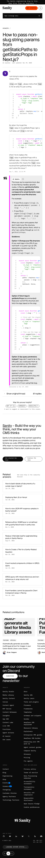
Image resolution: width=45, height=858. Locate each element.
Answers (6, 28)
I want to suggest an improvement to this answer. (22, 409)
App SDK (6, 719)
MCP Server (7, 709)
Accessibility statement (29, 783)
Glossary (27, 754)
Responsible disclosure (28, 799)
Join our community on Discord (19, 668)
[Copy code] (40, 92)
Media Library (8, 695)
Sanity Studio (8, 691)
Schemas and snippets (32, 716)
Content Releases (10, 712)
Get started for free (11, 459)
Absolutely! (33, 406)
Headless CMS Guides (32, 738)
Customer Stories (10, 793)
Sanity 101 (28, 695)
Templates (28, 712)
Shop (4, 779)
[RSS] (35, 836)
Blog (4, 772)
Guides (26, 719)
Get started (31, 8)
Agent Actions (8, 733)
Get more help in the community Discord (28, 475)
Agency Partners (9, 796)
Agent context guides (32, 747)
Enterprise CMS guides (33, 735)
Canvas (5, 702)
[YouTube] (10, 836)
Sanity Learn (29, 698)
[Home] (7, 8)
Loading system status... (16, 847)
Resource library (31, 728)
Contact (6, 769)
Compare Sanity (30, 751)
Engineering (7, 776)
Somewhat (22, 406)
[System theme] (8, 853)
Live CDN (6, 726)
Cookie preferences (32, 807)
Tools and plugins (31, 702)
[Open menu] (40, 8)
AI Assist (6, 736)
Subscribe (10, 676)
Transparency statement (29, 788)
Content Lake (8, 722)
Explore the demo (32, 459)
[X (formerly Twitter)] (29, 836)
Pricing (27, 757)
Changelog (6, 790)
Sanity (7, 426)
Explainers (28, 731)
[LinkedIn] (16, 836)
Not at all (11, 406)
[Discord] (41, 836)
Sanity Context (9, 698)
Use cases (6, 740)
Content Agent (8, 705)
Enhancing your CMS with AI (32, 743)
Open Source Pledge (32, 804)
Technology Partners (11, 800)
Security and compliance (29, 794)
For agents (28, 761)
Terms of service (31, 772)
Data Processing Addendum (30, 777)
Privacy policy (30, 769)
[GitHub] (4, 836)
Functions (6, 729)
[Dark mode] (12, 853)
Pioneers (27, 705)
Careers (6, 786)
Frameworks (28, 709)
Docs (25, 691)
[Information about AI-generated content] (23, 179)
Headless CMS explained (29, 724)
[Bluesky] (22, 836)
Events (5, 783)
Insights (6, 716)
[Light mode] (4, 853)
